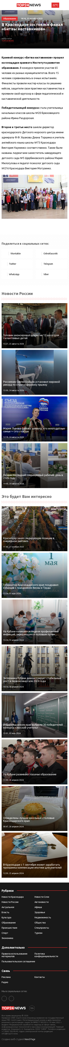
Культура (6, 917)
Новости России (10, 902)
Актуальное (8, 907)
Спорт (5, 933)
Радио (5, 982)
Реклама (6, 977)
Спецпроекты (41, 928)
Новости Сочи (41, 897)
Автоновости (41, 902)
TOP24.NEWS (8, 41)
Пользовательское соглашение (18, 961)
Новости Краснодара (13, 897)
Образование (9, 922)
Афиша (38, 907)
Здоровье (39, 912)
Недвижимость (42, 917)
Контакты (39, 977)
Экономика (7, 938)
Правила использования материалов (14, 955)
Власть (5, 912)
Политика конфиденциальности (46, 955)
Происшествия (9, 928)
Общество (40, 922)
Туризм (38, 933)
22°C (55, 5)
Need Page (30, 1039)
